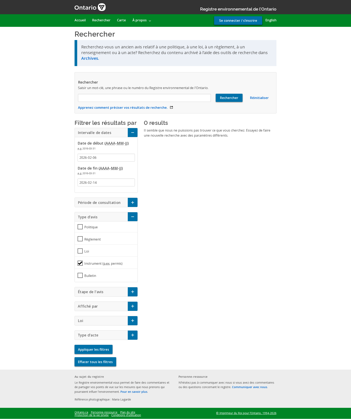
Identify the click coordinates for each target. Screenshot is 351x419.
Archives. (90, 58)
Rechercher (88, 82)
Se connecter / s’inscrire (238, 20)
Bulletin (90, 275)
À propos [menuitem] (139, 20)
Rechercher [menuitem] (101, 20)
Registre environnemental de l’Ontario (238, 9)
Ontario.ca (81, 412)
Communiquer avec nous (249, 387)
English (270, 20)
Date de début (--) (103, 143)
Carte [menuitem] (121, 20)
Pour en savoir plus (133, 392)
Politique (91, 227)
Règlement (92, 239)
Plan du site (127, 412)
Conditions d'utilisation (126, 415)
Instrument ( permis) (103, 263)
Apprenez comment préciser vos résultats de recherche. (125, 107)
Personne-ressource (104, 412)
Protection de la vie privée (92, 415)
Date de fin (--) (100, 168)
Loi (86, 251)
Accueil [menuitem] (80, 20)
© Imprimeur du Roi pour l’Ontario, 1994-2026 (246, 413)
